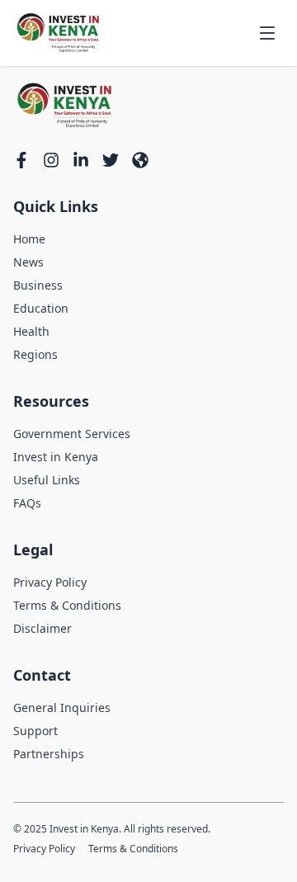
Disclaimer (42, 628)
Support (35, 730)
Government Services (71, 433)
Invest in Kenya (55, 457)
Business (38, 285)
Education (40, 308)
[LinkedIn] (81, 160)
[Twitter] (110, 160)
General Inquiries (62, 707)
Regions (35, 354)
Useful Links (46, 480)
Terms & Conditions (67, 605)
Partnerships (48, 754)
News (28, 262)
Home (29, 239)
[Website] (140, 160)
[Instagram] (51, 160)
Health (31, 331)
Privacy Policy (50, 582)
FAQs (27, 503)
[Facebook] (21, 160)
